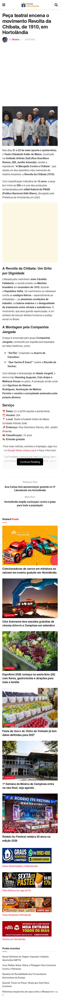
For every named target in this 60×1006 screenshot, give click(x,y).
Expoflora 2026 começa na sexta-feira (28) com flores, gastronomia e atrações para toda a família (28, 678)
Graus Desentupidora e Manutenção (20, 866)
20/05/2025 (30, 39)
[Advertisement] (30, 74)
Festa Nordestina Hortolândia (16, 914)
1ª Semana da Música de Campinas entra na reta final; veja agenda (28, 786)
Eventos (9, 562)
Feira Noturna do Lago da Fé (16, 890)
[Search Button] (56, 4)
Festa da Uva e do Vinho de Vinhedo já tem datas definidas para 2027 (29, 733)
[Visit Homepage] (30, 5)
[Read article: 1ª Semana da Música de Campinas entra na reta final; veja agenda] (30, 760)
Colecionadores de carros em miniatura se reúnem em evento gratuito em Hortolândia (29, 570)
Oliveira (15, 39)
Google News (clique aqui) (21, 450)
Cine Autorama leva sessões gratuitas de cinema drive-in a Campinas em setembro (28, 623)
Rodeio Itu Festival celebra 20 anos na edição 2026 (26, 838)
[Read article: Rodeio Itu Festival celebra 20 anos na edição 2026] (30, 813)
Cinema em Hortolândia (13, 939)
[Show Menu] (3, 4)
